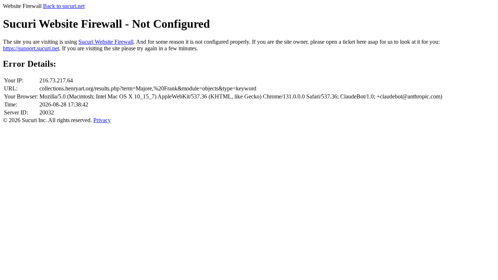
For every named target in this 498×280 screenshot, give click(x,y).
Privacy (102, 120)
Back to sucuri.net (64, 6)
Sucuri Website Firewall (105, 42)
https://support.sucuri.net (31, 48)
